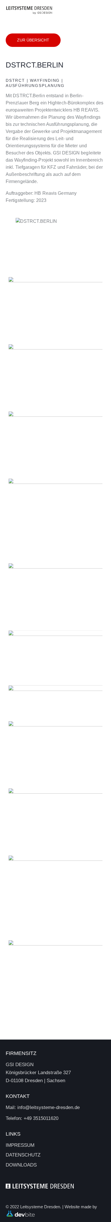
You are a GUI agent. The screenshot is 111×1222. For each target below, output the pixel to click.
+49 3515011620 (41, 1118)
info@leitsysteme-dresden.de (48, 1107)
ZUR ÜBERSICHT (33, 40)
